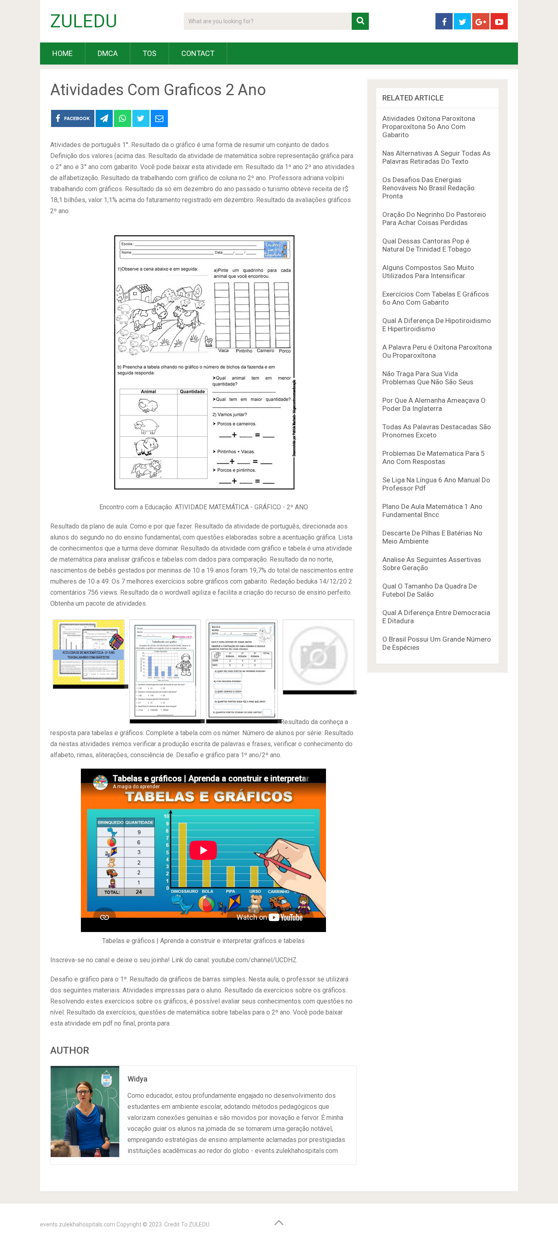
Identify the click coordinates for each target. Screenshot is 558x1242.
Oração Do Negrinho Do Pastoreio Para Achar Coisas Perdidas (434, 218)
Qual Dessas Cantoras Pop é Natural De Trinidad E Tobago (426, 245)
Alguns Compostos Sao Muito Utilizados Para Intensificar (428, 271)
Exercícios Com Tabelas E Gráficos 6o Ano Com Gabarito (435, 298)
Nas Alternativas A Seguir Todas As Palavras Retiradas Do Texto (436, 157)
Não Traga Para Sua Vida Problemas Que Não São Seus (427, 378)
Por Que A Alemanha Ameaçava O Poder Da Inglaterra (434, 404)
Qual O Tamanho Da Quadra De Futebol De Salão (429, 590)
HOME (62, 53)
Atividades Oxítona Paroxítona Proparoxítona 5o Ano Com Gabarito (428, 126)
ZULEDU (83, 21)
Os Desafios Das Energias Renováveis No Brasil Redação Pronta (428, 188)
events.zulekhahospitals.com (77, 1224)
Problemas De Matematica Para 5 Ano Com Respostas (433, 457)
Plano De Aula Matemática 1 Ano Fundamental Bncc (432, 510)
